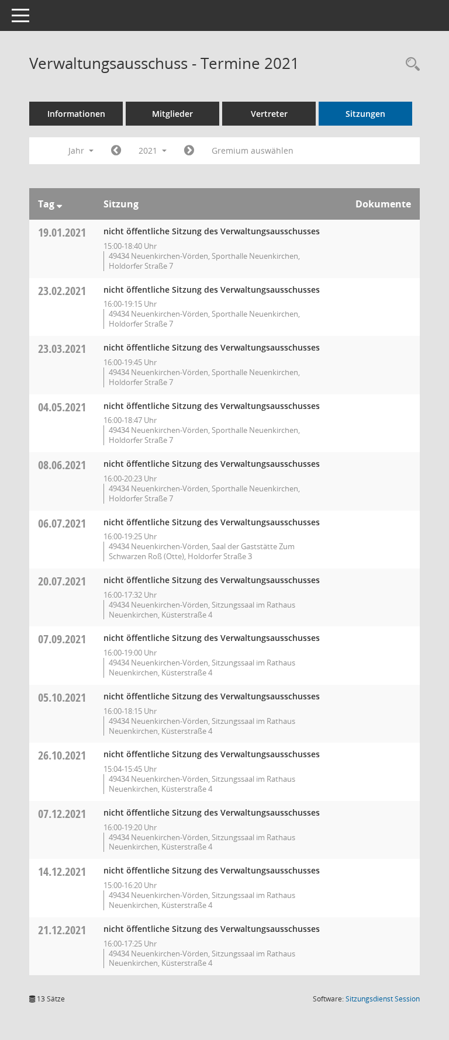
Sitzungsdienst (383, 999)
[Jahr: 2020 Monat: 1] (116, 150)
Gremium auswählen (252, 150)
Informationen (76, 113)
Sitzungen (365, 113)
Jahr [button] (77, 150)
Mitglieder (172, 113)
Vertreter (269, 113)
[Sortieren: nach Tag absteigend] (59, 203)
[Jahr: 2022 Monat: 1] (189, 150)
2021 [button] (149, 150)
